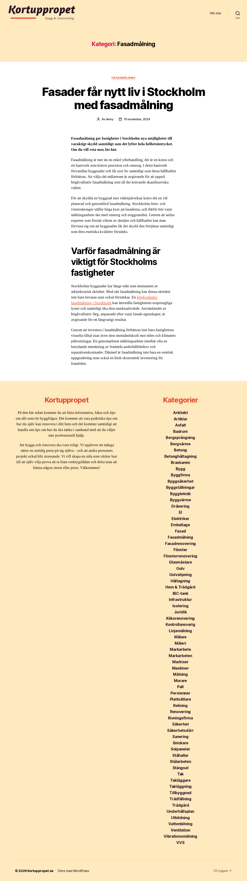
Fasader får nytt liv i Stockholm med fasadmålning (123, 98)
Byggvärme (180, 500)
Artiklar (181, 419)
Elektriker (180, 518)
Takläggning (180, 786)
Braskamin (180, 462)
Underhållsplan (180, 811)
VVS (180, 842)
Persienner (180, 693)
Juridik (180, 612)
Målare (180, 637)
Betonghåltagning (180, 456)
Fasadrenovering (180, 543)
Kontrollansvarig (180, 624)
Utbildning (180, 817)
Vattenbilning (180, 824)
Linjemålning (180, 631)
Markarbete (180, 649)
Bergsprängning (180, 437)
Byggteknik (180, 494)
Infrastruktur (180, 599)
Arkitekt (180, 412)
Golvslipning (180, 574)
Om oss (215, 13)
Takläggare (180, 780)
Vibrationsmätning (180, 836)
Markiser (180, 662)
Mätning (180, 674)
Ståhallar (180, 755)
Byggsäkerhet (180, 481)
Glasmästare (180, 562)
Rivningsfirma (180, 718)
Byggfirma (180, 475)
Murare (180, 680)
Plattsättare (180, 699)
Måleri (180, 643)
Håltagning (180, 581)
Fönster (180, 549)
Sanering (180, 736)
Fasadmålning (124, 77)
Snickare (180, 743)
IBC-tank (180, 593)
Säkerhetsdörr (180, 730)
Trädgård (180, 805)
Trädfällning (180, 799)
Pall (180, 687)
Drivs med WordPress (73, 871)
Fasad (180, 531)
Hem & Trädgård (180, 587)
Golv (180, 568)
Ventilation (180, 830)
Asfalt (180, 425)
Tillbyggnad (180, 793)
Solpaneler (180, 749)
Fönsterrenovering (180, 556)
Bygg (180, 469)
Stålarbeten (180, 761)
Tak (180, 774)
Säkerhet (180, 724)
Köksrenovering (180, 618)
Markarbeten (180, 655)
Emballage (180, 525)
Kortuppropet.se (40, 871)
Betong (180, 450)
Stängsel (181, 768)
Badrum (180, 431)
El (180, 512)
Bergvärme (180, 444)
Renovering (180, 711)
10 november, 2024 (137, 119)
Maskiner (180, 668)
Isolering (181, 606)
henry (110, 119)
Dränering (180, 506)
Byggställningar (180, 487)
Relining (180, 705)
